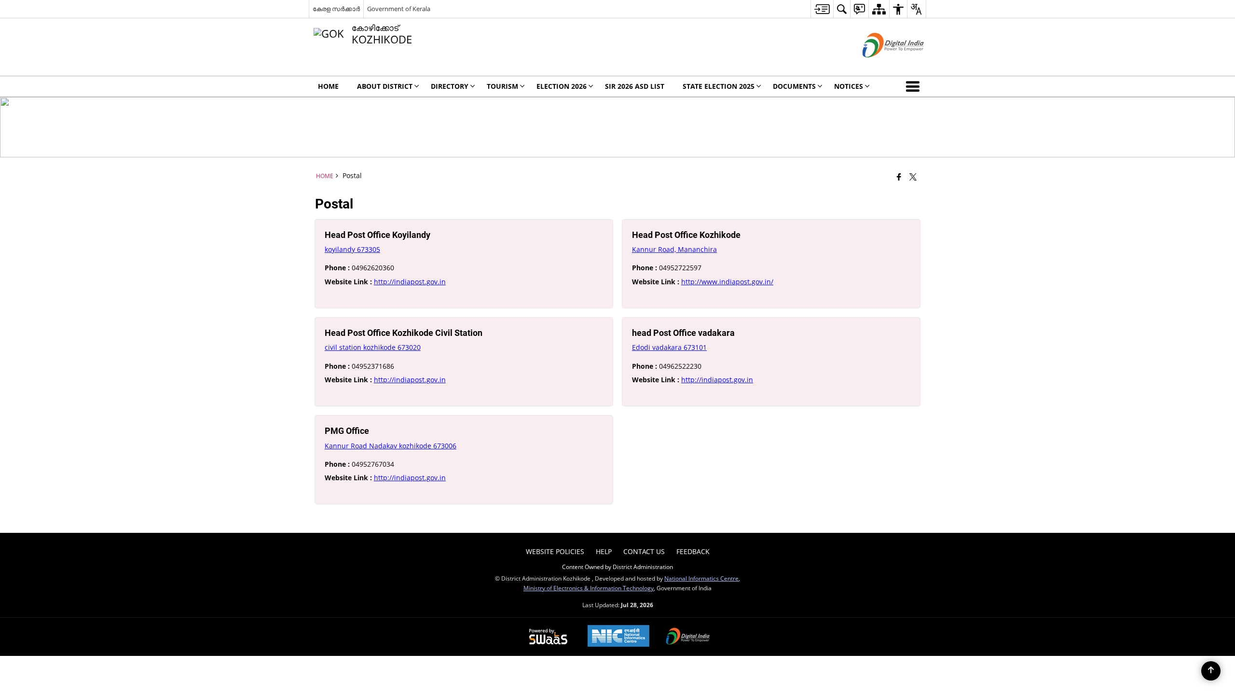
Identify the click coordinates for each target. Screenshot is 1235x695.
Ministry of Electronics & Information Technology (588, 588)
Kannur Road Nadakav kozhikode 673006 (390, 445)
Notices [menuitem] (848, 86)
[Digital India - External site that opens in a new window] (881, 65)
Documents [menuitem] (794, 86)
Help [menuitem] (604, 551)
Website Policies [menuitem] (555, 551)
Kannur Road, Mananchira (674, 249)
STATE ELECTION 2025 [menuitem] (719, 86)
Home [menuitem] (328, 86)
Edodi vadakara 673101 (669, 347)
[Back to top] (1211, 671)
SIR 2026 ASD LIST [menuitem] (634, 86)
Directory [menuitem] (449, 86)
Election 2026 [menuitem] (561, 86)
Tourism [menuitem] (502, 86)
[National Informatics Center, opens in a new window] (618, 637)
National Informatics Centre (701, 578)
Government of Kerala (398, 8)
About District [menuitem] (384, 86)
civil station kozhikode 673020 (373, 347)
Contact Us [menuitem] (644, 551)
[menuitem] (821, 9)
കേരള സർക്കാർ (336, 8)
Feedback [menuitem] (693, 551)
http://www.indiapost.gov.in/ (727, 281)
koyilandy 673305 (352, 249)
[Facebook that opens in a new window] (899, 177)
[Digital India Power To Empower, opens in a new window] (688, 637)
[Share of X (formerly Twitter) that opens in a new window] (913, 177)
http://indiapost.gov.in (410, 281)
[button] (914, 86)
